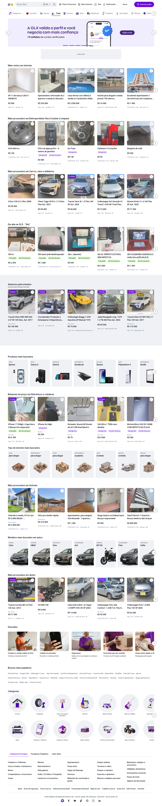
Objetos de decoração (136, 781)
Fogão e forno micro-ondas (68, 678)
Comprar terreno (35, 682)
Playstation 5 (33, 678)
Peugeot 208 (24, 673)
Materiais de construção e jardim (78, 779)
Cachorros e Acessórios (48, 778)
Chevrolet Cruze (129, 673)
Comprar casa (13, 682)
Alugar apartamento (143, 678)
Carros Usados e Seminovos (20, 766)
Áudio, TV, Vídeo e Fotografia (50, 774)
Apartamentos (73, 762)
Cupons (46, 13)
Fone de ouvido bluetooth (88, 678)
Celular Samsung (14, 678)
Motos (10, 770)
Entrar (125, 4)
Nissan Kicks (109, 673)
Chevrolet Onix (13, 673)
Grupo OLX (121, 789)
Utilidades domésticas (136, 769)
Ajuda (20, 789)
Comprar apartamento (126, 678)
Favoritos (33, 13)
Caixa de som (44, 678)
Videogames (43, 770)
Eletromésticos (44, 766)
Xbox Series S (104, 678)
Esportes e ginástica (105, 774)
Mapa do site (95, 789)
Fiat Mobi (118, 673)
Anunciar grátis (145, 4)
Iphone (138, 673)
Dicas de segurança (31, 789)
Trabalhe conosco (108, 789)
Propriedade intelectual (80, 789)
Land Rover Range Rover (69, 673)
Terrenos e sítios (104, 766)
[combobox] (36, 4)
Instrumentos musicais (136, 773)
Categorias (16, 13)
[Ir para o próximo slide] (155, 90)
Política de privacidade (61, 789)
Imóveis (70, 13)
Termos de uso (45, 789)
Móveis (137, 13)
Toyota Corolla (98, 673)
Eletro (149, 13)
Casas (10, 778)
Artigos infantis (103, 762)
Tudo (58, 13)
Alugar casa (24, 682)
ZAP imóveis (131, 789)
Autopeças (95, 13)
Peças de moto (133, 777)
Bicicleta (113, 678)
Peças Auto (72, 766)
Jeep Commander (52, 673)
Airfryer (24, 678)
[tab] (18, 754)
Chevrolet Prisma (85, 673)
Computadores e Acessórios (20, 774)
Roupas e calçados (105, 770)
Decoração (123, 13)
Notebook (54, 678)
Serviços (71, 774)
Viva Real (141, 789)
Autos (82, 13)
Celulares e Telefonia (17, 762)
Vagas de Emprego (75, 770)
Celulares (109, 13)
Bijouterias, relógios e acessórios (136, 763)
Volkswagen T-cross (37, 673)
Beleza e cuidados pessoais (108, 778)
